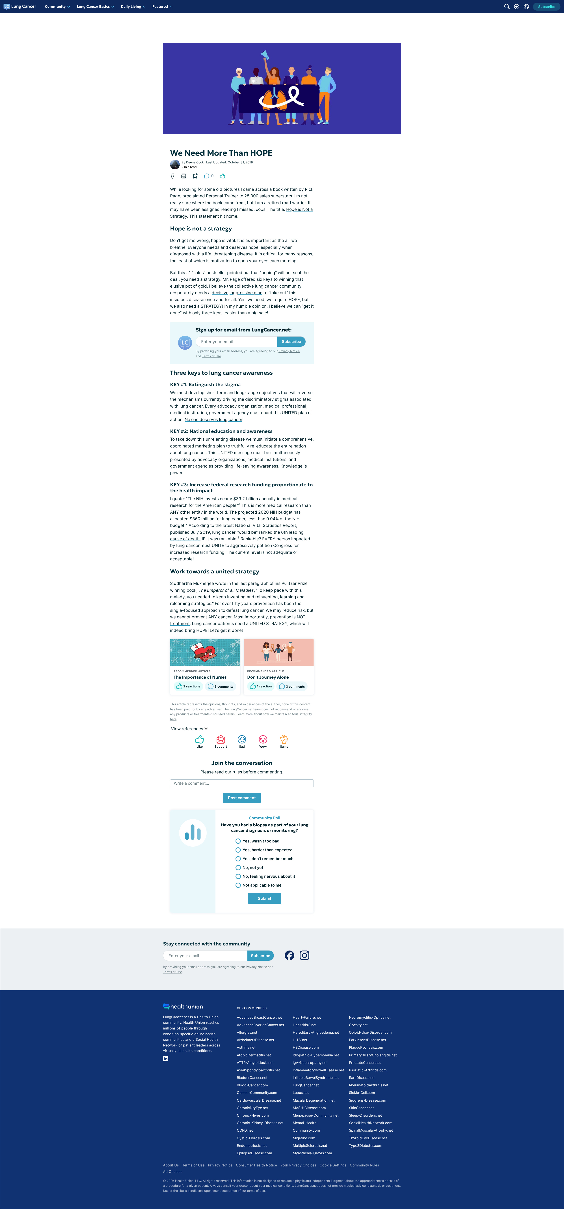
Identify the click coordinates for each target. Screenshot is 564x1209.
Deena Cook (195, 162)
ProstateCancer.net (365, 1062)
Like (197, 741)
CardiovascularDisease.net (259, 1100)
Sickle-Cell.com (362, 1092)
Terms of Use (211, 356)
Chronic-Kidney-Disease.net (260, 1123)
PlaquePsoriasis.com (366, 1047)
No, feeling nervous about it (269, 876)
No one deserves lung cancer (213, 419)
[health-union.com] (183, 1007)
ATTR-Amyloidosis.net (255, 1062)
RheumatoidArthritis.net (368, 1085)
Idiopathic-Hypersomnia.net (316, 1055)
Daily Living (131, 6)
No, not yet (253, 867)
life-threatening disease (229, 253)
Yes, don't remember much (268, 858)
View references (187, 728)
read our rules (228, 772)
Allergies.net (247, 1032)
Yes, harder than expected (268, 850)
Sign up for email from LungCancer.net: (244, 330)
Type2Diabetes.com (365, 1145)
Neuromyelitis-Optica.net (370, 1017)
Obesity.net (358, 1025)
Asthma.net (246, 1047)
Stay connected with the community (206, 944)
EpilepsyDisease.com (254, 1153)
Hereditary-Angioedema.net (316, 1032)
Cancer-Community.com (257, 1092)
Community (55, 6)
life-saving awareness (256, 466)
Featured (160, 6)
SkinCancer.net (361, 1108)
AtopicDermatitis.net (254, 1055)
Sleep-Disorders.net (365, 1115)
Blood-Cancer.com (252, 1085)
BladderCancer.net (252, 1077)
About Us (171, 1165)
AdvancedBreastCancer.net (259, 1017)
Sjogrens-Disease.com (367, 1100)
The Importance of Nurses (200, 677)
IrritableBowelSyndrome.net (316, 1077)
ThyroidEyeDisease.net (368, 1138)
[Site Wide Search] (507, 6)
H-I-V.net (300, 1040)
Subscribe (291, 341)
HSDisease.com (306, 1047)
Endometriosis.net (252, 1145)
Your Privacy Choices (298, 1165)
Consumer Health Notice (256, 1165)
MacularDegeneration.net (314, 1100)
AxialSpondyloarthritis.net (258, 1070)
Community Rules (364, 1165)
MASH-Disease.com (309, 1108)
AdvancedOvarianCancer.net (260, 1025)
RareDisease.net (362, 1077)
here (173, 719)
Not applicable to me (262, 885)
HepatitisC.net (305, 1025)
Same (281, 741)
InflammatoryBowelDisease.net (318, 1070)
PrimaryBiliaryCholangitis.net (373, 1055)
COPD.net (245, 1130)
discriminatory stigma (267, 399)
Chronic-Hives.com (253, 1115)
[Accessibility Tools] (516, 6)
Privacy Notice (289, 351)
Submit (264, 898)
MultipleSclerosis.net (310, 1145)
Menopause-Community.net (316, 1115)
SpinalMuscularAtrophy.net (371, 1130)
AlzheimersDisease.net (255, 1040)
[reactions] (222, 176)
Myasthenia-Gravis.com (312, 1153)
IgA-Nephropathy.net (310, 1062)
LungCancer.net (306, 1085)
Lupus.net (301, 1092)
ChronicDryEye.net (252, 1108)
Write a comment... (191, 783)
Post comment (242, 797)
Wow (260, 741)
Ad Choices (172, 1171)
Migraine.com (304, 1138)
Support (219, 741)
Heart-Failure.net (307, 1017)
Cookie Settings (333, 1165)
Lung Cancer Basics (93, 6)
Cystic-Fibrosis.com (253, 1138)
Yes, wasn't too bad (261, 841)
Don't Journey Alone (268, 677)
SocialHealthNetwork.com (370, 1123)
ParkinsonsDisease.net (367, 1040)
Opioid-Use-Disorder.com (370, 1032)
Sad (239, 741)
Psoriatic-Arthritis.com (368, 1070)
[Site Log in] (526, 6)
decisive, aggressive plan (237, 292)
